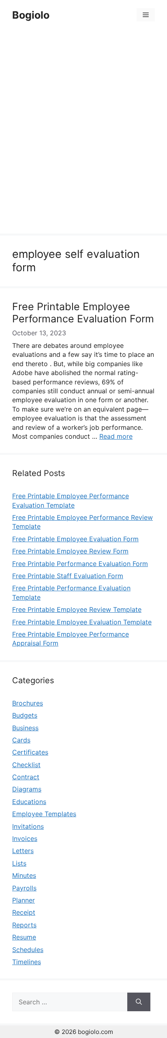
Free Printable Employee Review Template (76, 609)
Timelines (26, 962)
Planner (23, 900)
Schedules (27, 950)
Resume (24, 937)
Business (25, 728)
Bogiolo (30, 15)
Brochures (27, 703)
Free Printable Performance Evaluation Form (80, 564)
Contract (25, 777)
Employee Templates (44, 814)
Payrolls (24, 888)
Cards (21, 740)
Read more (116, 436)
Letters (23, 851)
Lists (19, 863)
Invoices (24, 838)
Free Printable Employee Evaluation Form (75, 539)
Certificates (30, 752)
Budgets (24, 715)
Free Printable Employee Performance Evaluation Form (83, 312)
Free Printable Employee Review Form (70, 551)
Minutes (24, 875)
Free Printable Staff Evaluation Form (67, 576)
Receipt (23, 912)
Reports (24, 925)
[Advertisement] (83, 133)
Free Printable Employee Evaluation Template (82, 622)
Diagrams (26, 789)
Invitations (28, 826)
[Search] (138, 1002)
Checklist (26, 765)
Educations (29, 802)
